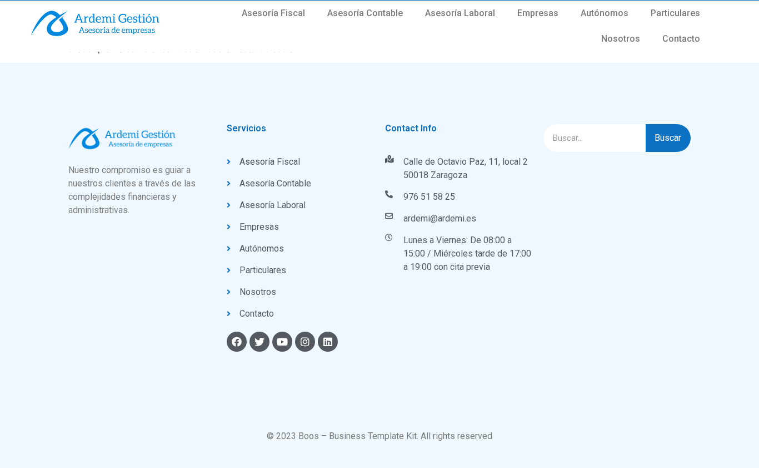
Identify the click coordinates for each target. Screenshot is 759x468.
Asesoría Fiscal (273, 13)
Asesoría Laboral (460, 13)
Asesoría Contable (365, 13)
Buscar (668, 137)
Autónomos (604, 13)
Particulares (675, 13)
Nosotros (620, 38)
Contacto (681, 38)
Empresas (537, 13)
